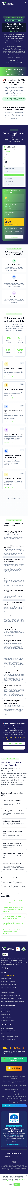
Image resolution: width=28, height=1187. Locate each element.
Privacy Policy (22, 1179)
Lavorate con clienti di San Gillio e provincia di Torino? (13, 902)
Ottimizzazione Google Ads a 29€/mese (12, 1001)
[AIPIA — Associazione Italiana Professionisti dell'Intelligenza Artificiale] (7, 1157)
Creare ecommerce (7, 1028)
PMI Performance (9, 175)
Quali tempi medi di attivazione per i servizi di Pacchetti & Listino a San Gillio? (13, 909)
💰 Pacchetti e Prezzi (7, 975)
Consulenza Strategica (8, 992)
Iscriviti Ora (14, 1068)
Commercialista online (7, 1020)
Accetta (17, 1184)
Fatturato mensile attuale (11, 149)
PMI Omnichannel (9, 178)
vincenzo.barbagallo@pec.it (14, 1094)
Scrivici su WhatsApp (15, 747)
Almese (16, 886)
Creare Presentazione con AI (10, 1036)
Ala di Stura (19, 882)
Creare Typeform (6, 1034)
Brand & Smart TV (9, 181)
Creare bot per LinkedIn (8, 1031)
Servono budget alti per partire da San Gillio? (13, 924)
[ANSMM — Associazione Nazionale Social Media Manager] (17, 1157)
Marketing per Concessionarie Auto (11, 998)
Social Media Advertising (8, 987)
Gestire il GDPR (5, 1012)
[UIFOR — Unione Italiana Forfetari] (14, 1161)
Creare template (6, 1009)
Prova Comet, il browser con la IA (14, 1106)
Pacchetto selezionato (10, 166)
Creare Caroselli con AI (8, 1039)
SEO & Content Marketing (8, 984)
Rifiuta (11, 1184)
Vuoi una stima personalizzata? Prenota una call (14, 236)
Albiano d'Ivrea (6, 886)
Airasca (10, 882)
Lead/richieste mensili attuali (12, 157)
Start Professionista (9, 168)
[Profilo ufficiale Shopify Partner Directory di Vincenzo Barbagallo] (5, 954)
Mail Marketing (5, 1014)
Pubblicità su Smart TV (8, 981)
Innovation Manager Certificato (10, 995)
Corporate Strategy (9, 184)
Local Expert (7, 171)
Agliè (4, 882)
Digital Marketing (6, 978)
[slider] (6, 154)
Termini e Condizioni (12, 1181)
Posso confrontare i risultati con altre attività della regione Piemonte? (12, 931)
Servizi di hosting (6, 1017)
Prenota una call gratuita (16, 117)
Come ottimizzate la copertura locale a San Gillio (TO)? (12, 917)
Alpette (23, 886)
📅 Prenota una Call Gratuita (14, 743)
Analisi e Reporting (6, 990)
